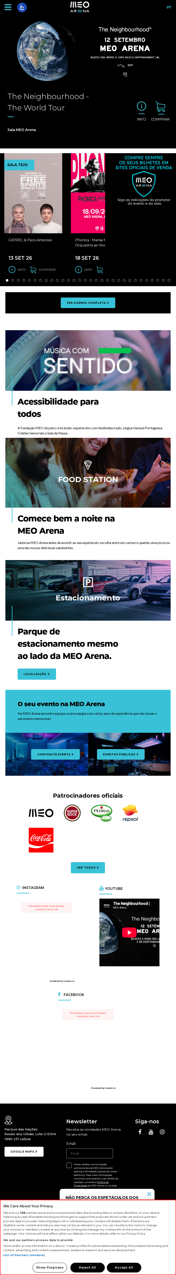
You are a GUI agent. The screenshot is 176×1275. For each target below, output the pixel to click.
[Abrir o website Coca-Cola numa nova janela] (41, 852)
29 (163, 280)
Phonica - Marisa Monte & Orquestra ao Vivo (96, 242)
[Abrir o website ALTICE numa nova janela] (41, 816)
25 (141, 280)
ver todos (86, 867)
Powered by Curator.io (62, 981)
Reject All (87, 1267)
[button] (8, 7)
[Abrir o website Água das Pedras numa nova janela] (101, 820)
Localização (35, 674)
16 (90, 280)
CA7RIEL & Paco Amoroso (30, 240)
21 (118, 280)
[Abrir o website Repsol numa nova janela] (130, 820)
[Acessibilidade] (22, 7)
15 (85, 280)
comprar (160, 119)
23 (129, 280)
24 (135, 280)
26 (146, 280)
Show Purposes (49, 1267)
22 (124, 280)
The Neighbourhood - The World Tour (48, 102)
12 (68, 280)
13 (74, 280)
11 (62, 280)
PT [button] (167, 9)
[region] (88, 1237)
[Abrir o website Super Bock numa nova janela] (72, 820)
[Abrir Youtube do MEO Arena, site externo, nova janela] (151, 1132)
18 (102, 280)
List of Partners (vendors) (24, 1255)
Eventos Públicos (119, 754)
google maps (23, 1151)
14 (79, 280)
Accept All (124, 1267)
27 (152, 280)
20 (113, 280)
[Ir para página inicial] (79, 7)
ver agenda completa (87, 302)
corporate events (54, 754)
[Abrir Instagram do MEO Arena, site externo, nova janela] (162, 1132)
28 (157, 280)
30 (168, 280)
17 (96, 280)
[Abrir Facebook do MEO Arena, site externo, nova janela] (140, 1132)
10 (57, 280)
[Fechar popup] (149, 1194)
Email (71, 1144)
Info (141, 119)
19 (107, 280)
